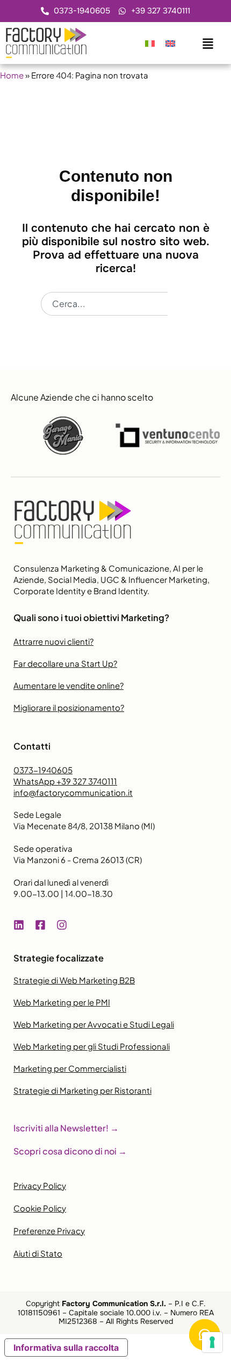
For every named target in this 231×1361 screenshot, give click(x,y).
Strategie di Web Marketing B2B (74, 980)
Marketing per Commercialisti (69, 1068)
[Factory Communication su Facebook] (43, 925)
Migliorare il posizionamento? (68, 707)
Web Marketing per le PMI (61, 1002)
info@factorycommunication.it (73, 792)
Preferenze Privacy (49, 1230)
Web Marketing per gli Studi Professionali (91, 1046)
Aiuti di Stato (37, 1253)
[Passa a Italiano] (150, 43)
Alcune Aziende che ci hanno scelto (82, 397)
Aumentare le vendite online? (68, 685)
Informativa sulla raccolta (66, 1347)
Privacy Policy (39, 1185)
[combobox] (104, 304)
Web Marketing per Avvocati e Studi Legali (93, 1024)
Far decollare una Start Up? (65, 663)
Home (12, 75)
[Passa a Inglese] (170, 43)
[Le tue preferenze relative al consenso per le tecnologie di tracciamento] (212, 1342)
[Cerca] (179, 304)
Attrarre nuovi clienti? (53, 641)
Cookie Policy (39, 1208)
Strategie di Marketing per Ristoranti (82, 1090)
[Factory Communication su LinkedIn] (21, 925)
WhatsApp (65, 781)
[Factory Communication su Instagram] (64, 925)
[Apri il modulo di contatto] (208, 41)
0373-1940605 (43, 770)
